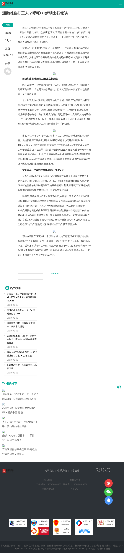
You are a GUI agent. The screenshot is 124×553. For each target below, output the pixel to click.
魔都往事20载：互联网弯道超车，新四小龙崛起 (21, 324)
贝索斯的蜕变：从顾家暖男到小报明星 (22, 366)
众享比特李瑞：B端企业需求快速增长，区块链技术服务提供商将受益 (22, 339)
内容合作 (75, 470)
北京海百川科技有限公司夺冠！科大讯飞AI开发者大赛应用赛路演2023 (22, 297)
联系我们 (62, 470)
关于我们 (49, 470)
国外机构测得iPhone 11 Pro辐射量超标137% (21, 312)
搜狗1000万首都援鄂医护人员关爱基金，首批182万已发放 (22, 354)
